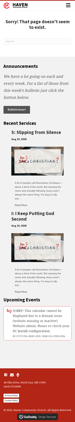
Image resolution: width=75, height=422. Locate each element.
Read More (21, 205)
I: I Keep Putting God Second (32, 216)
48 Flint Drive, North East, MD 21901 (24, 382)
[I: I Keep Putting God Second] (37, 247)
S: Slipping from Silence (36, 132)
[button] (5, 375)
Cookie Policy (11, 400)
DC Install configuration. (31, 331)
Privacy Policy (11, 395)
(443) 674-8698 (12, 386)
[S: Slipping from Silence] (37, 161)
